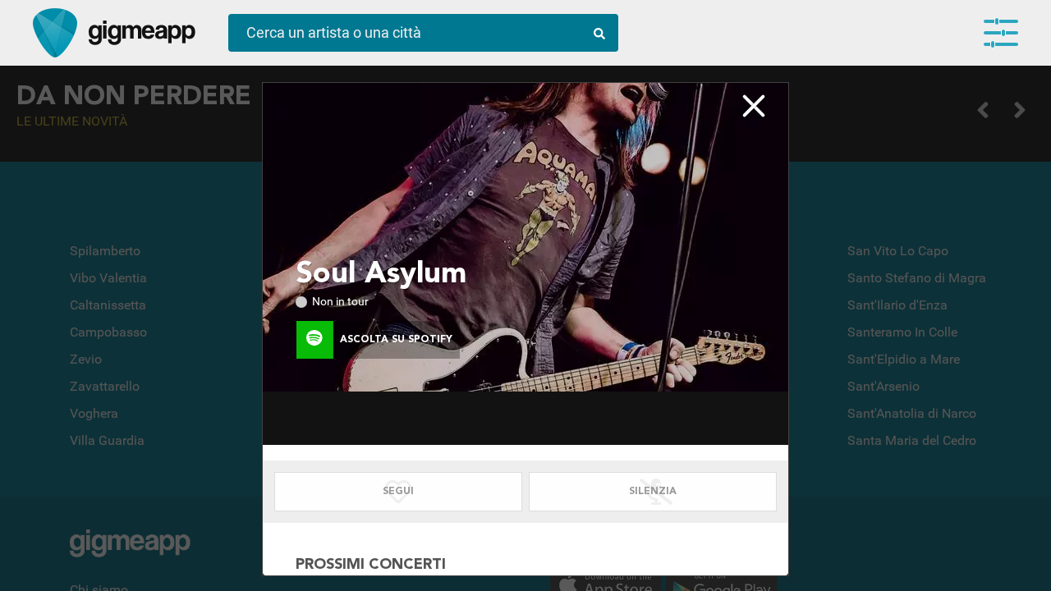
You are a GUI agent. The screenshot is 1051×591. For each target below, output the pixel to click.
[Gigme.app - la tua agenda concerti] (55, 32)
